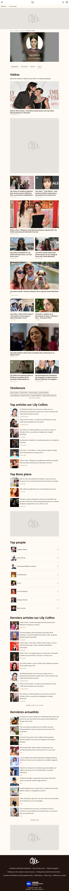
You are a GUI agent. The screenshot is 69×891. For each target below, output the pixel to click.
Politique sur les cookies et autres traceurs (21, 872)
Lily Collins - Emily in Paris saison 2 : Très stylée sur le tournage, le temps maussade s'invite (21, 316)
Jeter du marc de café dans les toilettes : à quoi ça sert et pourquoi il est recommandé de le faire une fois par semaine (39, 480)
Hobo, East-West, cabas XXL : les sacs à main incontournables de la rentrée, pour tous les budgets (39, 800)
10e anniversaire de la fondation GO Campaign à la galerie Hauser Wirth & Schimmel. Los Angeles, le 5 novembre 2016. (46, 377)
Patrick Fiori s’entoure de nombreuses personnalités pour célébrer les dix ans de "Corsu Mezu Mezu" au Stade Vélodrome (38, 770)
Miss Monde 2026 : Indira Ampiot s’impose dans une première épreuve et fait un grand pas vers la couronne (37, 749)
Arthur (19, 583)
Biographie (14, 66)
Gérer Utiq (47, 875)
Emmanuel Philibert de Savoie (26, 566)
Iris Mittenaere (22, 575)
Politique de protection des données (48, 872)
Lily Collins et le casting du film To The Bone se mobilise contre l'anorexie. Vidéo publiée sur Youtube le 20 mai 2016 (21, 377)
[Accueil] (33, 2)
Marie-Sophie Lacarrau (49, 395)
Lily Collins (21, 30)
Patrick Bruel (24, 392)
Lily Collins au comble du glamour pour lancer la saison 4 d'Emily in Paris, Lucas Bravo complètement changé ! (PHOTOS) (38, 432)
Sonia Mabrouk (15, 395)
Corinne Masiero (22, 591)
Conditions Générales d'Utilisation (20, 868)
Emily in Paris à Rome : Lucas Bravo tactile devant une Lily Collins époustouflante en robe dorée (32, 112)
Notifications (38, 875)
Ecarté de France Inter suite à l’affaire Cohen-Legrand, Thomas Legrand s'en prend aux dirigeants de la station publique (37, 739)
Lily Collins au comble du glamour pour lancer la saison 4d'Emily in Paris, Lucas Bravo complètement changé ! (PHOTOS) (21, 193)
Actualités (24, 66)
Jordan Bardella (43, 392)
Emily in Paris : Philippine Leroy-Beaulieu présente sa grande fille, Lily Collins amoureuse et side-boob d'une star (33, 231)
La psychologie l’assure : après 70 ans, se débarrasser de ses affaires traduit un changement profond (39, 789)
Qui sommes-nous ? (39, 868)
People (16, 30)
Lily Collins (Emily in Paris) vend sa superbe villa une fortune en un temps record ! (32, 354)
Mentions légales (52, 868)
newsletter (67, 2)
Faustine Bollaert (36, 395)
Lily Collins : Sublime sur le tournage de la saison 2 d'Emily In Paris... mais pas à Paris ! (46, 316)
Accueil (11, 30)
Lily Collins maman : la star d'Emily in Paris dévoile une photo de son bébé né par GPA (39, 664)
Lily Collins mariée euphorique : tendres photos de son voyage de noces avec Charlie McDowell (46, 254)
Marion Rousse (25, 395)
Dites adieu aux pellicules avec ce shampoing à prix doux (38, 489)
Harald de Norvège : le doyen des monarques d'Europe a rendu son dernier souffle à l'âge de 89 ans (38, 779)
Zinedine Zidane (22, 549)
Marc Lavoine (21, 608)
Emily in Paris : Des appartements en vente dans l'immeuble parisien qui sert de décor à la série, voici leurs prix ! (39, 654)
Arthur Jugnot (14, 392)
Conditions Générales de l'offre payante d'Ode (18, 875)
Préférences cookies (59, 875)
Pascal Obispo (33, 392)
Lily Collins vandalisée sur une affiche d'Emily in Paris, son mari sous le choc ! (21, 254)
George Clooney (22, 600)
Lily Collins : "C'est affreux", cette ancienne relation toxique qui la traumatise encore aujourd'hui (46, 193)
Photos (32, 66)
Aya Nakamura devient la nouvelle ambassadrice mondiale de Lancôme (39, 441)
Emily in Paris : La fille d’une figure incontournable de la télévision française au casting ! (37, 624)
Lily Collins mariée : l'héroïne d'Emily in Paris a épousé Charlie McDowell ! (34, 292)
